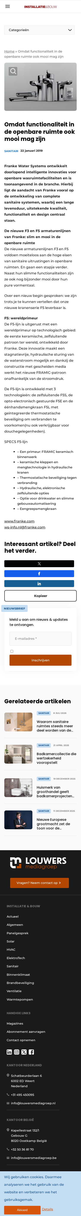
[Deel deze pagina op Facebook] (39, 573)
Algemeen (15, 925)
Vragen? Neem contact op (37, 883)
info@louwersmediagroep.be (34, 1158)
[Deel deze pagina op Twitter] (39, 563)
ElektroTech (16, 958)
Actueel (13, 916)
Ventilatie (14, 991)
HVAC (11, 950)
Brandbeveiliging (20, 983)
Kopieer (40, 596)
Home (9, 51)
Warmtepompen (20, 999)
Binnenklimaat (18, 975)
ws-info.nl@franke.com (24, 527)
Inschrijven (40, 660)
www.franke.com (19, 521)
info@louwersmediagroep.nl (33, 1103)
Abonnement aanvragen (26, 1032)
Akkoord (22, 1210)
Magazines (15, 1023)
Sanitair (11, 151)
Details (47, 1209)
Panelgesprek (18, 933)
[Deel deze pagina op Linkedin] (39, 583)
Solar (10, 941)
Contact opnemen (21, 1040)
